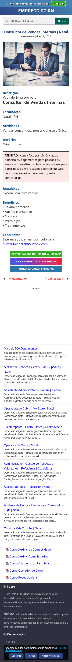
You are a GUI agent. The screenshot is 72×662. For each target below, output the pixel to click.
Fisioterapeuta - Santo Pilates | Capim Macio (33, 427)
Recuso (31, 656)
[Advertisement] (36, 314)
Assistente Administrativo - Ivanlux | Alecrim (33, 390)
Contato (10, 641)
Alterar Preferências (51, 656)
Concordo (16, 656)
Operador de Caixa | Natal (21, 445)
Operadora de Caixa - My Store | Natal (29, 408)
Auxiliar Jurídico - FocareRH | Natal (27, 486)
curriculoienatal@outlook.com (25, 244)
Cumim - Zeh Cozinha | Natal (23, 528)
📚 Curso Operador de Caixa (24, 570)
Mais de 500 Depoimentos (21, 348)
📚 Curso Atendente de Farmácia (27, 563)
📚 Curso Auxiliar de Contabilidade (28, 549)
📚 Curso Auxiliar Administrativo (26, 556)
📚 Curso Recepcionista (21, 577)
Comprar (58, 3)
